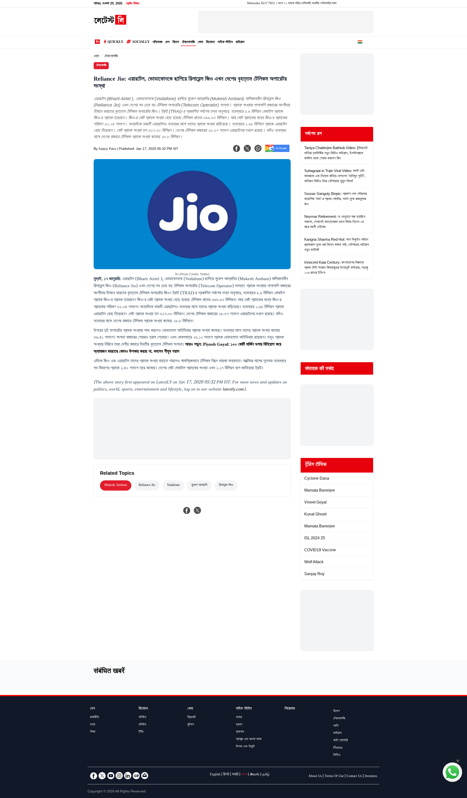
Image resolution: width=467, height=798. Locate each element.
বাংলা (244, 775)
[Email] (144, 775)
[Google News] (136, 775)
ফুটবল (190, 725)
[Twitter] (102, 775)
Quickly (115, 42)
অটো (336, 726)
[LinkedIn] (127, 775)
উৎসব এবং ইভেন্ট (245, 747)
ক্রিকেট (191, 717)
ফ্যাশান (240, 732)
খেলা (200, 42)
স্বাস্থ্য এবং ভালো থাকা (248, 739)
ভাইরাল (240, 42)
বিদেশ (175, 42)
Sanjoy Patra (107, 149)
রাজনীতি (94, 717)
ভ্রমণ (239, 725)
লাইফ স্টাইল (225, 42)
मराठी (235, 775)
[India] (360, 42)
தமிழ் (265, 775)
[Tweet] (197, 510)
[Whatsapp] (258, 148)
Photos (337, 748)
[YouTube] (110, 775)
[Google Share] (277, 151)
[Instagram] (119, 775)
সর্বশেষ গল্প (313, 134)
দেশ (167, 42)
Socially (141, 42)
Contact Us (354, 776)
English (215, 775)
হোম (96, 57)
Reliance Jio (147, 485)
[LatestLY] (110, 23)
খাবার (239, 717)
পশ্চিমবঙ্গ (157, 42)
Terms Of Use (334, 776)
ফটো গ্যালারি (340, 740)
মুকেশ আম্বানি (199, 485)
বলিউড (142, 717)
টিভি (141, 732)
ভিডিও (337, 755)
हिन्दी (226, 775)
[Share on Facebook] (186, 510)
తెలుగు (254, 775)
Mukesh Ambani (115, 485)
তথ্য (92, 725)
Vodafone (173, 485)
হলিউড (142, 725)
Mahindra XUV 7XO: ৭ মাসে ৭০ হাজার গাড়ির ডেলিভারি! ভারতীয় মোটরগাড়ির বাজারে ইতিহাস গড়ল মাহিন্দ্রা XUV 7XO (295, 3)
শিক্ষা (92, 732)
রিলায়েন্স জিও (226, 485)
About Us (315, 776)
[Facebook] (236, 148)
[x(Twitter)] (247, 148)
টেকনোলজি (188, 42)
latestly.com (233, 389)
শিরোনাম (290, 709)
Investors (371, 776)
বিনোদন (210, 42)
